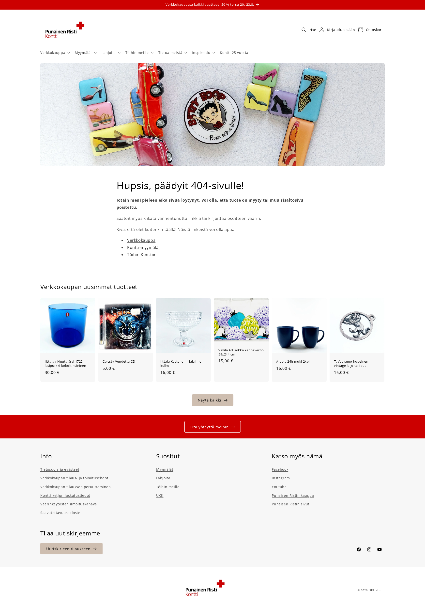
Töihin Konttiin (142, 254)
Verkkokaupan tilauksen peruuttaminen (75, 486)
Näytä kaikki (209, 400)
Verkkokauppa (141, 240)
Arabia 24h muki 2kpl (293, 361)
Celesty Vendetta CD (119, 361)
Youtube (279, 486)
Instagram (281, 478)
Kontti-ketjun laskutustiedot (65, 495)
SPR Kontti (377, 590)
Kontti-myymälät (143, 247)
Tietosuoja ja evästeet (59, 469)
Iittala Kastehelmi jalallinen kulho (181, 363)
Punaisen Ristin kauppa (293, 495)
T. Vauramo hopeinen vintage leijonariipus (351, 363)
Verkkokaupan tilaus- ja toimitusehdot (74, 478)
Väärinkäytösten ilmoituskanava (68, 504)
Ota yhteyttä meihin (209, 426)
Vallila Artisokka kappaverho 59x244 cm (241, 352)
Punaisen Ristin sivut (290, 504)
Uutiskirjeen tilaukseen (68, 548)
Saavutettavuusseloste (60, 512)
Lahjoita (163, 478)
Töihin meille (168, 486)
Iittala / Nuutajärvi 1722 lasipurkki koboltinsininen (65, 363)
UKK (160, 495)
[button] (54, 53)
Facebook (280, 469)
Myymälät (164, 469)
